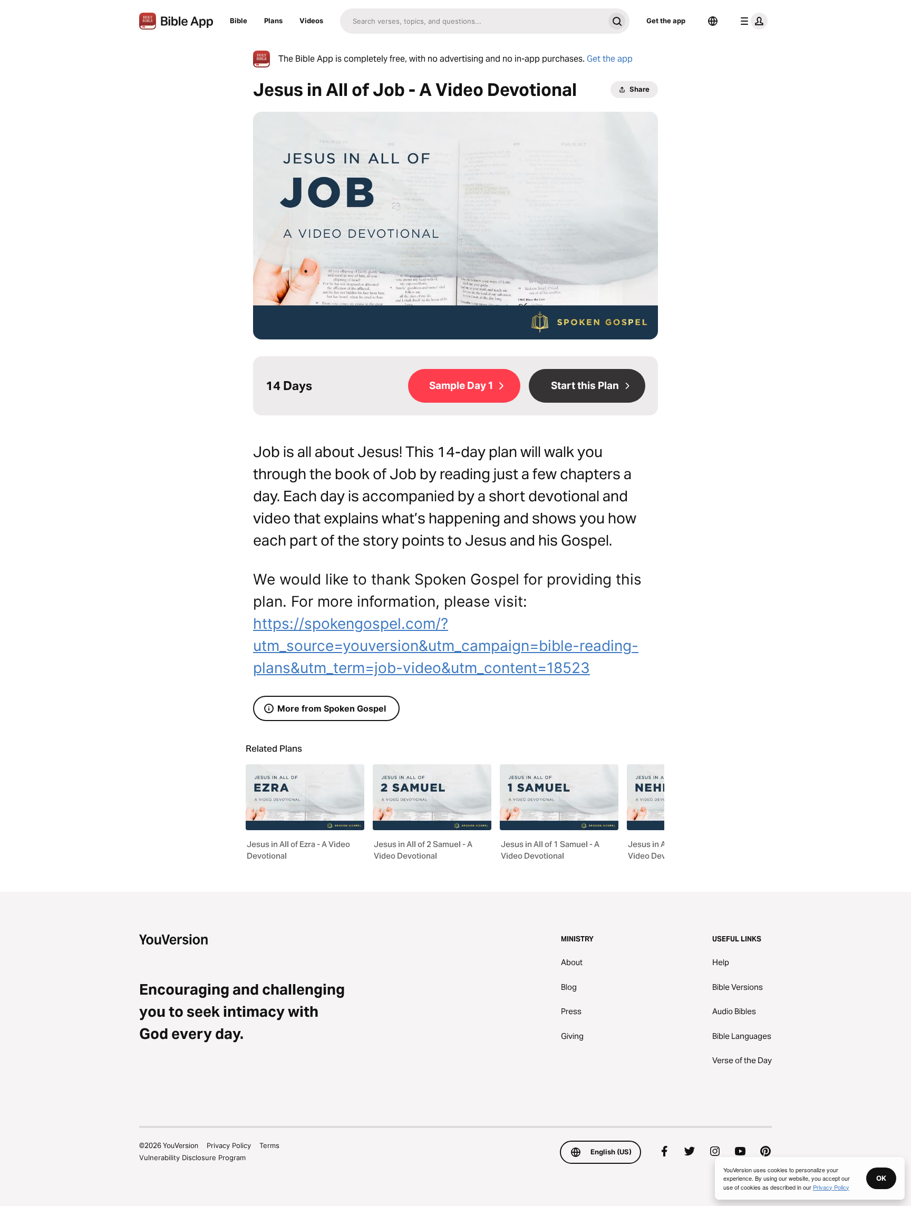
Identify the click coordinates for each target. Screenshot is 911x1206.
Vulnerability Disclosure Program (192, 1157)
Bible (238, 20)
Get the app (665, 20)
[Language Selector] (712, 21)
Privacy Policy (229, 1145)
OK (881, 1178)
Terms (269, 1145)
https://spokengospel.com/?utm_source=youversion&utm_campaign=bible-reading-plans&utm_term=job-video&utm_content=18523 (445, 646)
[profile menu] (752, 21)
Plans (273, 20)
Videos (311, 20)
